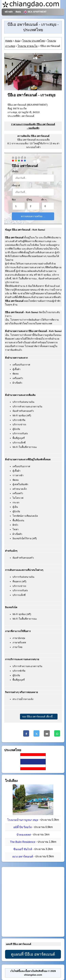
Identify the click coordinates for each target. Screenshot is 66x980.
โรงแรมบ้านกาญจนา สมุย (22, 819)
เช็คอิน (15, 171)
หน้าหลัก (9, 12)
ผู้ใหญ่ (29, 200)
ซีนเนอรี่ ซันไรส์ (22, 849)
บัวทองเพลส (24, 834)
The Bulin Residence (22, 841)
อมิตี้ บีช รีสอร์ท (22, 827)
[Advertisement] (33, 902)
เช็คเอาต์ (16, 185)
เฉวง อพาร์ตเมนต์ (22, 856)
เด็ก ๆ (43, 200)
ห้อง (14, 200)
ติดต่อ (18, 12)
